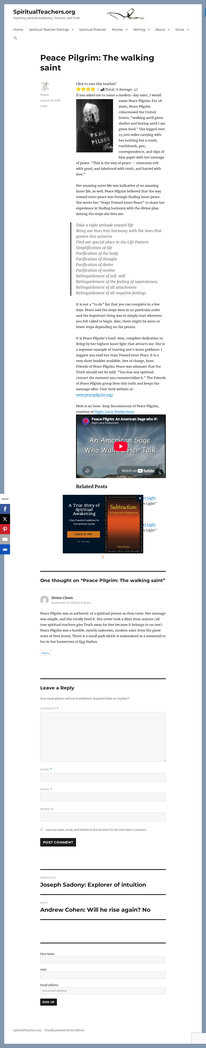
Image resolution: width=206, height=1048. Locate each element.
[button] (84, 522)
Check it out (84, 534)
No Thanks (83, 541)
